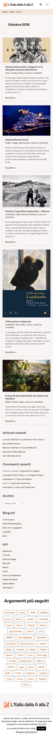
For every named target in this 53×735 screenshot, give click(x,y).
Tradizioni (43, 673)
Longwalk (7, 532)
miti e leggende (25, 637)
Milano (9, 637)
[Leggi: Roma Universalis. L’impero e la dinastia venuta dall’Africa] (26, 50)
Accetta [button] (41, 728)
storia (41, 666)
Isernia (15, 402)
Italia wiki (6, 563)
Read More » (10, 97)
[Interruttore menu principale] (47, 4)
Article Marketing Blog (12, 523)
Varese (31, 679)
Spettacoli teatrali (10, 579)
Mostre (5, 567)
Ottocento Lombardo (18, 321)
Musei (8, 649)
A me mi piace (8, 519)
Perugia (12, 661)
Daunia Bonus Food (16, 139)
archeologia (10, 612)
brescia (7, 619)
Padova (43, 649)
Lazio (7, 73)
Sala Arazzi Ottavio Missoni (14, 452)
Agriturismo (7, 551)
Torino (18, 673)
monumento (11, 644)
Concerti (6, 555)
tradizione (30, 673)
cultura (18, 214)
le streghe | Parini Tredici (13, 475)
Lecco (29, 325)
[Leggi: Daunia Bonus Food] (26, 120)
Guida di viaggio (9, 559)
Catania (18, 619)
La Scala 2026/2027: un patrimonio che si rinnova (23, 439)
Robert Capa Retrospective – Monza (27, 211)
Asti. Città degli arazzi (12, 456)
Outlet (5, 571)
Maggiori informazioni (26, 732)
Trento (9, 679)
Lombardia (9, 214)
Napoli (32, 649)
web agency (8, 587)
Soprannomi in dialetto (30, 471)
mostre (14, 73)
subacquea (7, 487)
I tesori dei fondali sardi (20, 483)
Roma (20, 73)
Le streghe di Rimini (35, 475)
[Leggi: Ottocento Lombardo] (26, 283)
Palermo (9, 655)
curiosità (43, 619)
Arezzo (22, 612)
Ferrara (19, 625)
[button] (41, 4)
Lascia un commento (33, 73)
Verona (26, 684)
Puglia (7, 143)
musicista (20, 649)
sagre (21, 402)
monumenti (41, 637)
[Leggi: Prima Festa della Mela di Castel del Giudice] (26, 375)
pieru (5, 536)
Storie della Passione (11, 444)
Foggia (15, 143)
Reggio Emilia (26, 661)
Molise (8, 402)
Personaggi (42, 655)
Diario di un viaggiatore (12, 528)
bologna (44, 612)
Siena (31, 667)
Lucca (40, 631)
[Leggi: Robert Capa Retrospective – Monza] (26, 191)
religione (40, 661)
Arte (17, 325)
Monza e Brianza (30, 214)
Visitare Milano (9, 583)
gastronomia (24, 143)
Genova (30, 631)
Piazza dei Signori (24, 479)
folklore (42, 625)
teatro (7, 673)
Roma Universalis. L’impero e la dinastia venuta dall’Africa (24, 68)
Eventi (9, 625)
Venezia (42, 679)
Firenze (31, 625)
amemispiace (8, 479)
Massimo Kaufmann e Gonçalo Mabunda (20, 448)
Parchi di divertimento (12, 575)
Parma (20, 655)
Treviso (20, 679)
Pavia (30, 655)
